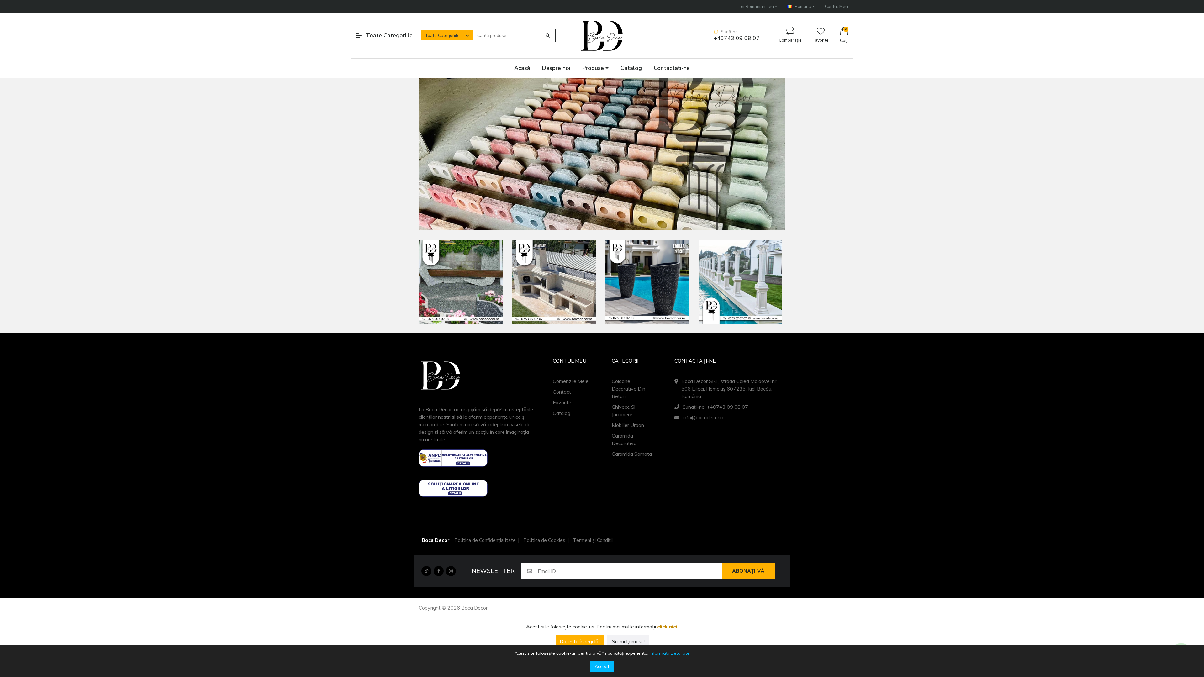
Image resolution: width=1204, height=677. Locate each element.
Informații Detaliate (669, 653)
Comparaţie (790, 40)
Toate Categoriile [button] (389, 35)
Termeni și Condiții (593, 540)
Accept (602, 666)
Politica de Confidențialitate (485, 540)
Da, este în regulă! (579, 641)
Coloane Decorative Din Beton (628, 388)
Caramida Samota (632, 454)
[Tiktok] (426, 571)
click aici (667, 626)
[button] (758, 6)
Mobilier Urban (628, 425)
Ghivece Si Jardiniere (623, 410)
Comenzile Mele (571, 381)
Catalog (561, 413)
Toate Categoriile (442, 36)
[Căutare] (548, 35)
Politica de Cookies (544, 540)
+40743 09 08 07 (737, 38)
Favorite (821, 40)
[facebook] (439, 571)
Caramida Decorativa (624, 439)
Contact (562, 392)
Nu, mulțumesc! (628, 641)
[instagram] (451, 571)
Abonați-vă (748, 571)
